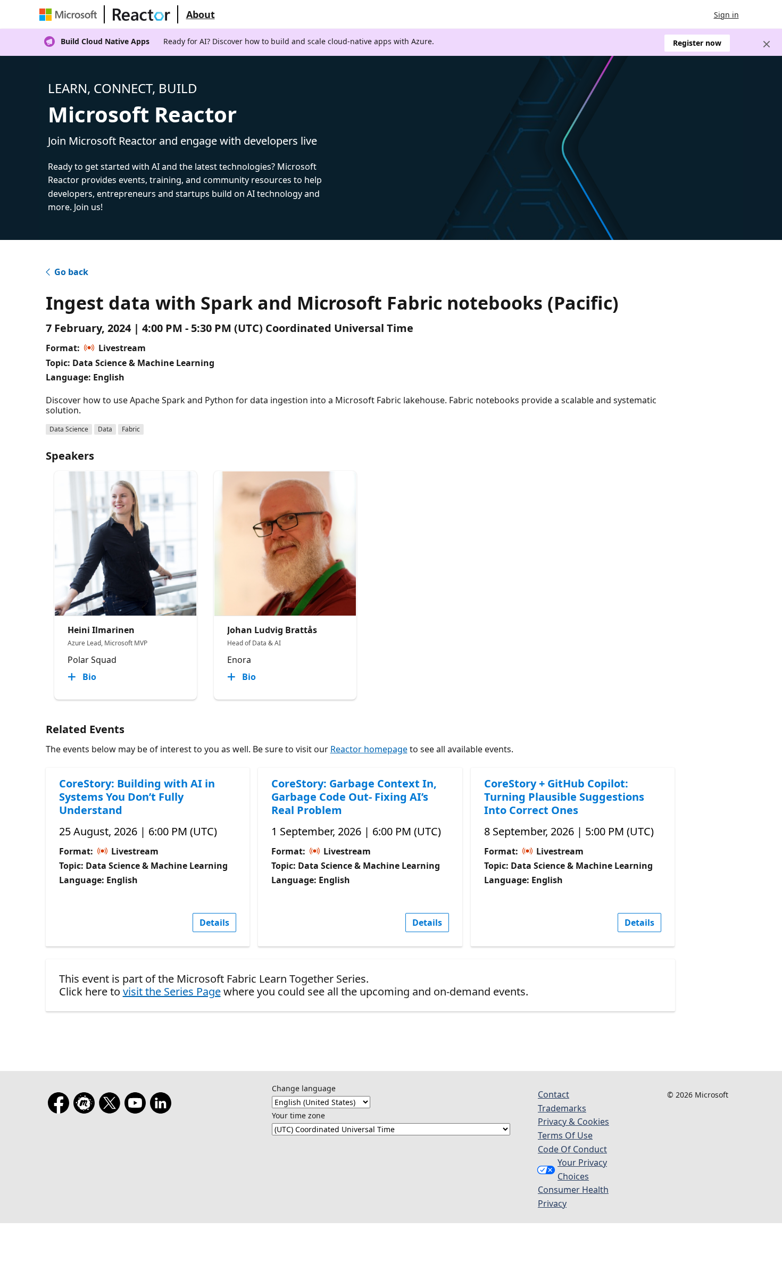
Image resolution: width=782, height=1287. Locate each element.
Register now (697, 43)
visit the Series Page (172, 991)
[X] (111, 1105)
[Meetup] (86, 1105)
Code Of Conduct (572, 1149)
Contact (553, 1094)
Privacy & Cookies (573, 1121)
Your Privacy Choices (582, 1169)
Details (214, 922)
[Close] (766, 44)
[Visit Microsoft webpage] (70, 14)
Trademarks (562, 1108)
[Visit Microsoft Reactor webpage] (141, 14)
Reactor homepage (368, 749)
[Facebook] (60, 1105)
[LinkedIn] (163, 1105)
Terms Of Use (565, 1135)
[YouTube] (137, 1105)
